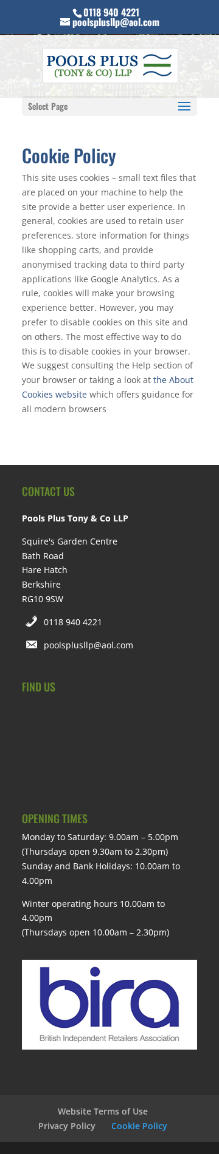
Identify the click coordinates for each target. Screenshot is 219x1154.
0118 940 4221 (73, 622)
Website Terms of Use (103, 1111)
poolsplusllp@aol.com (88, 645)
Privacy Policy (67, 1126)
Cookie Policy (139, 1126)
